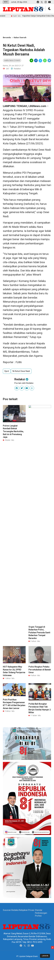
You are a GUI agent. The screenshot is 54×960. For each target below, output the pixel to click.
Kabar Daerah (20, 37)
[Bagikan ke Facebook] (36, 61)
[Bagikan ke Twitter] (40, 61)
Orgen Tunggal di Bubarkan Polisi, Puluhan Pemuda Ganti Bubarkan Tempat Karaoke (39, 632)
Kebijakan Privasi (26, 910)
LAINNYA (45, 956)
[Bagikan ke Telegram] (49, 61)
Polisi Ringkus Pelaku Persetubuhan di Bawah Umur (40, 670)
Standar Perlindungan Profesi (41, 913)
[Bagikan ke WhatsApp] (45, 61)
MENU (6, 2)
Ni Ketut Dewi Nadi (21, 371)
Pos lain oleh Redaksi (23, 383)
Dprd (6, 371)
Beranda (7, 37)
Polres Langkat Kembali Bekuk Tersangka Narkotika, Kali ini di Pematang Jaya (13, 431)
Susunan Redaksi (11, 910)
